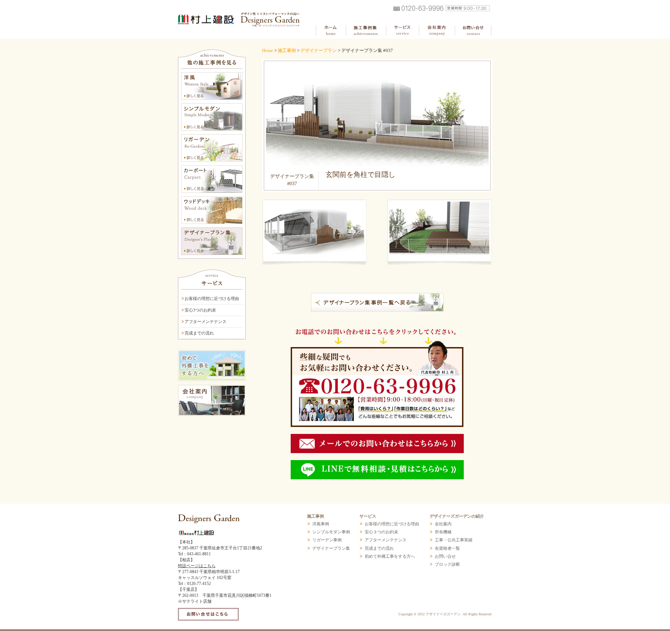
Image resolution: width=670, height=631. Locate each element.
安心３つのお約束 (381, 531)
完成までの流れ (199, 333)
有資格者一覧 (447, 548)
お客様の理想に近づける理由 (212, 298)
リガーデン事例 (327, 540)
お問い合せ (445, 556)
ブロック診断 (447, 564)
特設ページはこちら (197, 565)
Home (267, 50)
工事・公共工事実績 (453, 540)
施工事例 (287, 50)
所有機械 (443, 531)
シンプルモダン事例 (331, 531)
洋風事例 (320, 523)
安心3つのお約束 (200, 310)
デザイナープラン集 (331, 548)
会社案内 (443, 523)
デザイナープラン (318, 50)
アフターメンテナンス (205, 321)
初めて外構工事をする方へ (390, 556)
